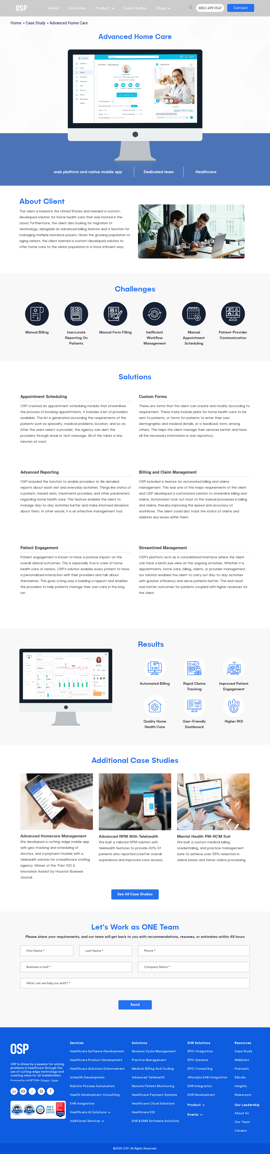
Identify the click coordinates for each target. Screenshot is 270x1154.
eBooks (240, 1077)
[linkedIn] (14, 1091)
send (135, 1005)
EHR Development (201, 1094)
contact (241, 8)
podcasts (242, 1068)
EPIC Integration (200, 1051)
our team (242, 1122)
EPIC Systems (198, 1060)
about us (242, 1113)
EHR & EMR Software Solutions (155, 1121)
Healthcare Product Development (96, 1060)
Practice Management (149, 1060)
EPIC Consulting (200, 1068)
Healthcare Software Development (97, 1051)
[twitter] (32, 1091)
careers (241, 1130)
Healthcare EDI (143, 1112)
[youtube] (23, 1091)
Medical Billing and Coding (153, 1068)
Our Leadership (247, 1105)
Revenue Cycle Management (154, 1051)
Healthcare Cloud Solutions (153, 1103)
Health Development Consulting (95, 1094)
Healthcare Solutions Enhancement (97, 1068)
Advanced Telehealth (148, 1077)
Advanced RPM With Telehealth (128, 837)
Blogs (161, 8)
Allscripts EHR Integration (208, 1077)
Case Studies (135, 8)
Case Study (243, 1051)
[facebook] (50, 1091)
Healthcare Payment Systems (154, 1094)
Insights (241, 1086)
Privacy (45, 1080)
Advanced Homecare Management (53, 836)
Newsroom (243, 1094)
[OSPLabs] (21, 8)
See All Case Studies (135, 894)
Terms (54, 1080)
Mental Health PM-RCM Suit (203, 837)
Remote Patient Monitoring (153, 1086)
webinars (242, 1060)
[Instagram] (41, 1091)
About (53, 8)
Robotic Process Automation (92, 1086)
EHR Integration (82, 1103)
